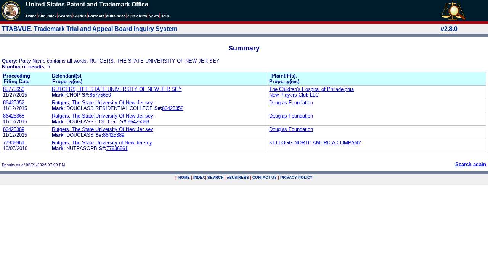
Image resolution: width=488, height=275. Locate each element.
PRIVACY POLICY (296, 177)
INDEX (199, 177)
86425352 (13, 102)
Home (31, 16)
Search (65, 16)
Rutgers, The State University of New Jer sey (102, 143)
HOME (184, 177)
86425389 (13, 129)
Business (116, 16)
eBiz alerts (137, 16)
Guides (80, 16)
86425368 (13, 116)
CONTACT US (264, 177)
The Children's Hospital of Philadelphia (311, 89)
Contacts (96, 16)
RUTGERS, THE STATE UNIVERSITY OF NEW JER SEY (117, 89)
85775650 (13, 89)
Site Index (47, 16)
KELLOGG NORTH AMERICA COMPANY (315, 143)
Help (165, 16)
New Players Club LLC (294, 95)
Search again (470, 164)
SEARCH (215, 177)
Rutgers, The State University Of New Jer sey (102, 102)
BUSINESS (238, 177)
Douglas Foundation (291, 102)
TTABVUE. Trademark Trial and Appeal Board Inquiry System (89, 29)
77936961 (13, 143)
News (154, 16)
